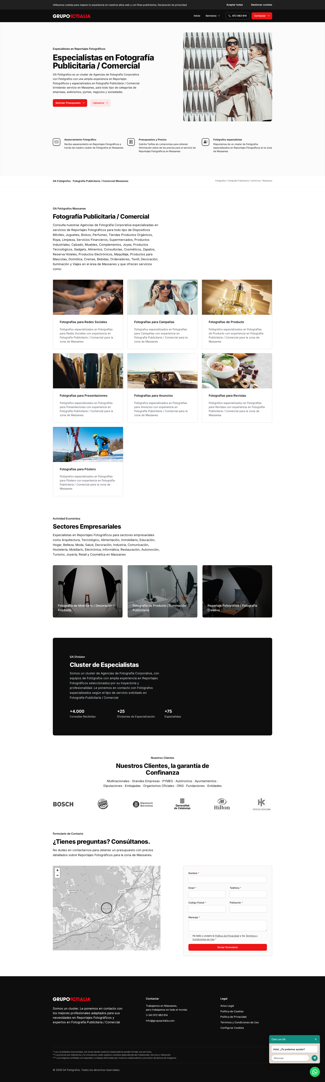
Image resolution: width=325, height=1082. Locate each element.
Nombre (193, 873)
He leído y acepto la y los (225, 937)
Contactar (260, 15)
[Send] (315, 1058)
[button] (106, 908)
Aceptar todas (234, 4)
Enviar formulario (228, 947)
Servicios (211, 15)
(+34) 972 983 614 (157, 1015)
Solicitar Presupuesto (68, 102)
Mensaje (194, 917)
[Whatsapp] (315, 1072)
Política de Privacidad (227, 935)
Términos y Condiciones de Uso (239, 1022)
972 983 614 (239, 15)
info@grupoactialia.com (160, 1020)
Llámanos (98, 102)
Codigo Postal (197, 902)
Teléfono (235, 887)
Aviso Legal (227, 1005)
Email (192, 887)
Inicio (197, 15)
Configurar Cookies (232, 1027)
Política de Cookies (232, 1011)
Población (236, 902)
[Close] (316, 1039)
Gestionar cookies (261, 4)
